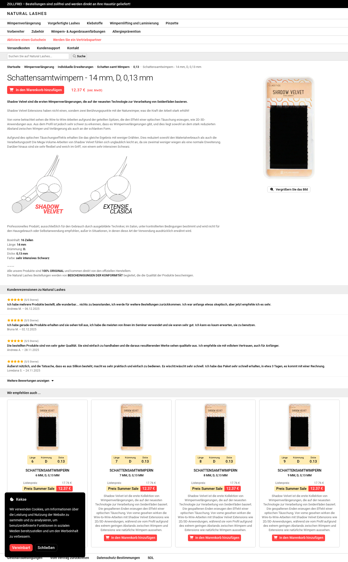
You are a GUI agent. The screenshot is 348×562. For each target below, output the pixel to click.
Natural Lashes (27, 13)
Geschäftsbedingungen (24, 558)
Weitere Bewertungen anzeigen (29, 380)
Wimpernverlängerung (24, 23)
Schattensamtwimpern (47, 472)
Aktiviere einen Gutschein (26, 40)
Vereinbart (21, 547)
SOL (151, 558)
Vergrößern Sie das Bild (291, 189)
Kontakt (73, 48)
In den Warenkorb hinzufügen (38, 90)
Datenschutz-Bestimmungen (118, 558)
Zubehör (37, 31)
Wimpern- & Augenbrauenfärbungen (78, 31)
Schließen (46, 547)
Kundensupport (48, 48)
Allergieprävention (126, 31)
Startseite (13, 67)
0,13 (136, 67)
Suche (80, 56)
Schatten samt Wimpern (113, 67)
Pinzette (172, 23)
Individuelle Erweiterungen (75, 67)
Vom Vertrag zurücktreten (69, 558)
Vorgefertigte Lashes (64, 23)
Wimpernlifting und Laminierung (134, 23)
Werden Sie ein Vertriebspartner (77, 40)
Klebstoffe (95, 23)
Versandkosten (18, 48)
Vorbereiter (15, 31)
